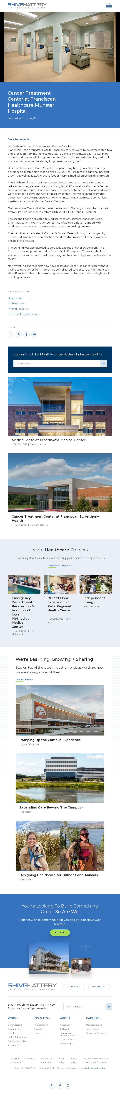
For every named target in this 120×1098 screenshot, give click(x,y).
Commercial (14, 1025)
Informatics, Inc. (97, 1068)
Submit (103, 363)
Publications (40, 1025)
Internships (91, 1029)
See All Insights (24, 679)
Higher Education (16, 1037)
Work (12, 1018)
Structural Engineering (22, 314)
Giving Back (66, 1039)
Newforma (29, 1058)
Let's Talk (59, 932)
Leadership (66, 1043)
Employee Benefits (96, 1033)
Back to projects (18, 139)
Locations (98, 987)
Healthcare (15, 298)
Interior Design (17, 308)
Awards (38, 1029)
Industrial (12, 1045)
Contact (73, 987)
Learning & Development (67, 1034)
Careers (92, 1018)
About (65, 1018)
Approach (65, 1025)
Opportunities (93, 1025)
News (37, 1033)
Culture (64, 1029)
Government (14, 1029)
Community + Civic (17, 1041)
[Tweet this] (19, 334)
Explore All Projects (59, 565)
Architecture (16, 303)
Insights (41, 1018)
